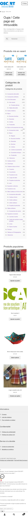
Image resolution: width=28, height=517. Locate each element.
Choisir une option (15, 396)
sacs (10, 183)
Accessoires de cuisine (15, 211)
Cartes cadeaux (13, 200)
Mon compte (4, 514)
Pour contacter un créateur (8, 420)
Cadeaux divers (11, 161)
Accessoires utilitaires (12, 97)
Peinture (9, 229)
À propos (4, 414)
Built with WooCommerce (20, 460)
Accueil (3, 11)
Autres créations (11, 111)
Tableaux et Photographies (14, 232)
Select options (15, 357)
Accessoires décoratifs (13, 94)
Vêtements (12, 158)
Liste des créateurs (6, 417)
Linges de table (13, 177)
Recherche (14, 514)
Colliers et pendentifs (16, 150)
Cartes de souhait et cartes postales (16, 220)
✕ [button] (0, 469)
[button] (14, 476)
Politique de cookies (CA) (8, 434)
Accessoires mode (14, 130)
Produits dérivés (15, 105)
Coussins (11, 169)
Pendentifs (12, 124)
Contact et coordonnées (8, 446)
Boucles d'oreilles (13, 116)
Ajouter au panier (15, 281)
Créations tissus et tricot (13, 166)
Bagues (13, 136)
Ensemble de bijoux (16, 152)
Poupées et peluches (14, 180)
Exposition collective (12, 186)
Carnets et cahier (13, 216)
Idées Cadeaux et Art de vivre (14, 191)
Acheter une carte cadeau (8, 73)
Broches (13, 144)
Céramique (10, 163)
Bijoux (9, 113)
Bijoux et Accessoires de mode (15, 127)
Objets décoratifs (13, 108)
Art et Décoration (11, 99)
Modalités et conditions (8, 449)
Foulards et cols (13, 175)
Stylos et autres (13, 226)
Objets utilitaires (11, 208)
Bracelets (11, 119)
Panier (21, 513)
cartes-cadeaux (13, 203)
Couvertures (12, 172)
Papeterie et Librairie (12, 214)
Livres (10, 224)
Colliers (11, 122)
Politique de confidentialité (8, 432)
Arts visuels (12, 102)
